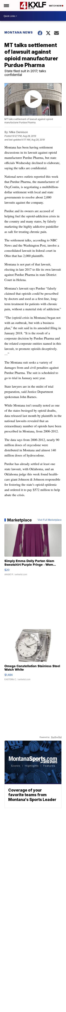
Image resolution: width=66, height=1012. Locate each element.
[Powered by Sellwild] (56, 737)
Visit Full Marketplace (50, 520)
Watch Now (55, 6)
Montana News (18, 32)
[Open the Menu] (6, 5)
